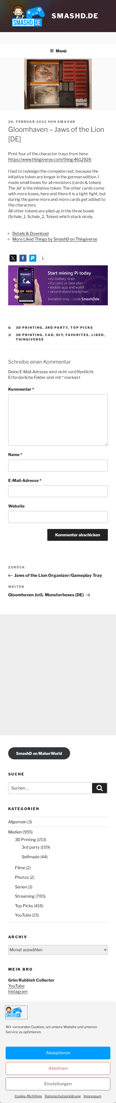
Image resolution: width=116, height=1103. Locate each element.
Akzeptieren (58, 1052)
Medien (15, 832)
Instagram (18, 991)
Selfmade (30, 856)
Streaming (25, 896)
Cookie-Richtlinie (28, 1096)
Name (15, 454)
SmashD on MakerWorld (39, 753)
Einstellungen (58, 1083)
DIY (59, 335)
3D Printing (29, 328)
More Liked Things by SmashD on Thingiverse (54, 239)
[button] (13, 258)
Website (16, 506)
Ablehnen (58, 1068)
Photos (22, 877)
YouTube (23, 915)
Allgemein (17, 821)
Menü (61, 50)
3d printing (29, 335)
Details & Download (30, 233)
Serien (21, 886)
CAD (49, 335)
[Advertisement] (58, 674)
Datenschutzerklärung (63, 1096)
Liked (98, 335)
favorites (77, 335)
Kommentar (21, 389)
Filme (20, 867)
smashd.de (75, 16)
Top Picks (81, 328)
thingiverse (30, 339)
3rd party (56, 328)
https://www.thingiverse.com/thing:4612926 (50, 159)
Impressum (92, 1096)
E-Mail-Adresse (24, 480)
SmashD (66, 122)
